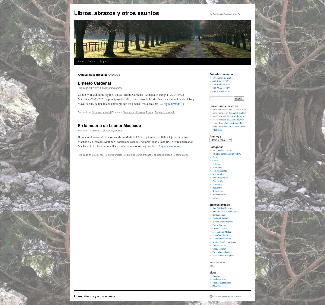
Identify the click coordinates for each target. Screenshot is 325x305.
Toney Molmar (219, 248)
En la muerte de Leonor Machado (109, 125)
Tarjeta (103, 61)
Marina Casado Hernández (224, 241)
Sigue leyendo (174, 104)
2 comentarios (181, 154)
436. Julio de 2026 (221, 81)
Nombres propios (101, 112)
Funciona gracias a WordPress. (227, 296)
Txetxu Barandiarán (221, 252)
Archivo (92, 61)
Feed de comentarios (222, 282)
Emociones (97, 154)
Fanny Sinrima (219, 224)
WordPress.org (219, 285)
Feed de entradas (220, 279)
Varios (215, 197)
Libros (139, 154)
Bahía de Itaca (219, 214)
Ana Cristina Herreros (222, 207)
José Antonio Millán (222, 231)
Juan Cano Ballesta (221, 235)
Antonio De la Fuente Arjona (225, 211)
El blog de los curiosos (223, 221)
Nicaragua (128, 112)
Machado (148, 154)
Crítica (215, 160)
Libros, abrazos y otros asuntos (116, 13)
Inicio (81, 61)
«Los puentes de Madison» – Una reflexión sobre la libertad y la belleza (229, 126)
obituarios (140, 112)
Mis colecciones (220, 170)
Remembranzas (219, 194)
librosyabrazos (114, 87)
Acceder (216, 275)
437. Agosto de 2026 (222, 77)
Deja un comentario (165, 112)
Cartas (215, 157)
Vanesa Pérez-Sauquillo (223, 255)
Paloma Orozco (219, 245)
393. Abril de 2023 (237, 112)
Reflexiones (218, 190)
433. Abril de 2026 (221, 91)
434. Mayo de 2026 (221, 87)
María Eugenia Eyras (222, 238)
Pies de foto (218, 180)
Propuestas (217, 184)
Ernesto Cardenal (94, 83)
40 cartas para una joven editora (227, 153)
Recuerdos (217, 187)
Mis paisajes (218, 173)
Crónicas (216, 163)
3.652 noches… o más (222, 150)
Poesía (149, 112)
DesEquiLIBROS (220, 218)
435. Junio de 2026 (221, 84)
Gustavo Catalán (220, 228)
